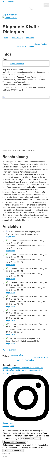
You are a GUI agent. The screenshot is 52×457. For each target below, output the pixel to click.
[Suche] (32, 9)
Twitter (20, 355)
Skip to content (8, 1)
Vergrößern (10, 236)
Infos (6, 37)
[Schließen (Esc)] (4, 453)
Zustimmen (25, 438)
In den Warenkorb (17, 63)
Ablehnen (36, 438)
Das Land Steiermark (19, 370)
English (5, 14)
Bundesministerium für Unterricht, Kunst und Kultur (23, 367)
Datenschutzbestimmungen (14, 442)
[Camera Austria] (10, 17)
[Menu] (46, 5)
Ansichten (30, 37)
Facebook (14, 355)
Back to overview (9, 349)
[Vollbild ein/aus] (6, 453)
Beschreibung (17, 37)
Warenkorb (13, 14)
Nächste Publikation (41, 44)
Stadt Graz (7, 370)
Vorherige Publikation (25, 46)
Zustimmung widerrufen (13, 450)
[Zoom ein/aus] (9, 453)
